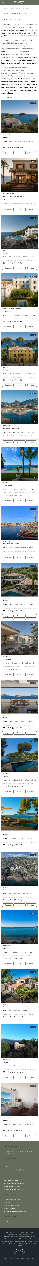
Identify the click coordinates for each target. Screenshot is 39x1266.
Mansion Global (7, 1241)
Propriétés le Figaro (25, 1234)
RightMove (21, 1243)
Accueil (5, 8)
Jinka (4, 1243)
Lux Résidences (12, 1234)
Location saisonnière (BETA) (14, 1170)
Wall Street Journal (20, 1241)
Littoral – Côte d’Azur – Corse (14, 1183)
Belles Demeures (11, 1232)
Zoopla (19, 1245)
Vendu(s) (33, 102)
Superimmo (9, 1239)
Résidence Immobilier (11, 1236)
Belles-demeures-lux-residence (15, 1211)
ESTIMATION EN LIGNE (12, 1199)
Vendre (7, 1202)
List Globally (12, 1243)
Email (20, 152)
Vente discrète (10, 1208)
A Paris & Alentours (11, 1180)
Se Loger (21, 1232)
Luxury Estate (29, 1239)
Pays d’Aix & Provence (12, 1186)
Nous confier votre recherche (15, 1189)
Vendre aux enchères (12, 1205)
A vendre (32, 161)
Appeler (8, 152)
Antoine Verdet (10, 1222)
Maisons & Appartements (27, 1236)
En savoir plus (9, 1164)
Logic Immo (29, 1232)
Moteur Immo (32, 1241)
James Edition (19, 1239)
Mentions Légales (11, 1167)
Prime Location (31, 1243)
